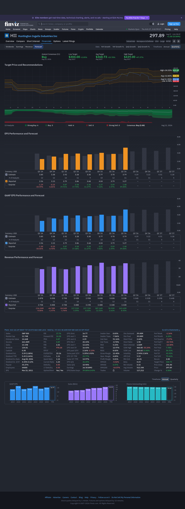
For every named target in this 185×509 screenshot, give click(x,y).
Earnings (70, 367)
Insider (56, 29)
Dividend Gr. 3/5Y (13, 362)
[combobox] (63, 24)
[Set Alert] (174, 41)
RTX (32, 330)
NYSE (168, 41)
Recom (157, 359)
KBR (40, 330)
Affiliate (48, 497)
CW (29, 330)
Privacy (93, 497)
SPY (83, 330)
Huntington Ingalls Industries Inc (37, 36)
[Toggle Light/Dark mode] (152, 23)
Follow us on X (104, 497)
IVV (80, 330)
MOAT (87, 330)
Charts (32, 29)
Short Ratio (128, 342)
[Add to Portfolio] (178, 41)
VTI (56, 330)
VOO (59, 330)
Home (8, 29)
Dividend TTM (11, 356)
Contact (74, 497)
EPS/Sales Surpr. (73, 370)
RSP (69, 330)
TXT (26, 330)
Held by (50, 330)
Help (176, 29)
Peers (7, 330)
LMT (18, 330)
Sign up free (174, 24)
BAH (36, 330)
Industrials (130, 41)
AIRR (66, 330)
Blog (81, 497)
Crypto (81, 29)
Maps (25, 29)
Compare (20, 41)
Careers (66, 497)
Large (162, 41)
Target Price (159, 362)
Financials (46, 41)
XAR (76, 330)
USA (156, 41)
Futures (65, 29)
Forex (73, 29)
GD (15, 330)
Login (162, 24)
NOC (12, 330)
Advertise (57, 497)
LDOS (44, 330)
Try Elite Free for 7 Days (135, 18)
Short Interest (33, 41)
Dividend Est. (11, 353)
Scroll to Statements (170, 330)
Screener (16, 29)
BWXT (22, 330)
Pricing (167, 29)
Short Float (128, 339)
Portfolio (89, 29)
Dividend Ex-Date (13, 359)
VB (62, 330)
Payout (8, 365)
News (40, 29)
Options (57, 41)
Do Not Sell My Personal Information (126, 497)
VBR (73, 330)
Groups (48, 29)
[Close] (181, 17)
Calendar (99, 29)
